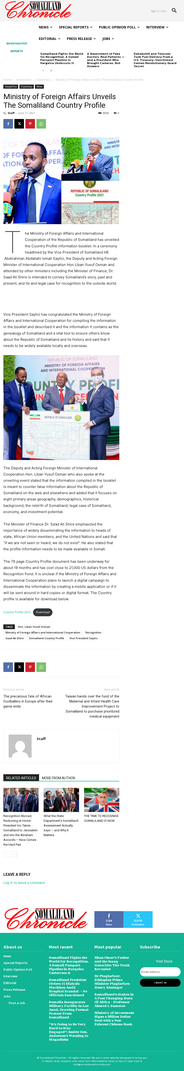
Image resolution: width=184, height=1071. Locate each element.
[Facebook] (8, 124)
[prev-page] (43, 71)
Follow (138, 913)
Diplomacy (43, 80)
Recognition (93, 632)
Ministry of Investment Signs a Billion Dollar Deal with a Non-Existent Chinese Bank (114, 1018)
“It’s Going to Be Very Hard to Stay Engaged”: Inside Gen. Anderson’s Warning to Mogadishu (68, 1031)
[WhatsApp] (41, 124)
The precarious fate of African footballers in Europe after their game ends (28, 701)
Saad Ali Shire (15, 638)
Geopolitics (24, 80)
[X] (19, 124)
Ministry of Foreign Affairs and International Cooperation (43, 632)
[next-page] (51, 71)
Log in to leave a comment (24, 883)
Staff (11, 113)
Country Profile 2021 (17, 612)
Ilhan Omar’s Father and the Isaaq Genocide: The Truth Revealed (112, 963)
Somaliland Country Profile (46, 638)
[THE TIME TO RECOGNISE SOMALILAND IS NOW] (101, 800)
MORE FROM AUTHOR (58, 778)
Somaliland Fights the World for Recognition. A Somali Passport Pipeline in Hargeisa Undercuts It (61, 58)
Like (109, 913)
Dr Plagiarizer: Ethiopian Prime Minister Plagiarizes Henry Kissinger (112, 981)
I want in (160, 982)
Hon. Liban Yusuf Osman (34, 626)
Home (7, 80)
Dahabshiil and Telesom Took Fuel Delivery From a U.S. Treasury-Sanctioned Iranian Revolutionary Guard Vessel (155, 59)
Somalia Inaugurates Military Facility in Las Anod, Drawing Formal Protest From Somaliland (69, 1009)
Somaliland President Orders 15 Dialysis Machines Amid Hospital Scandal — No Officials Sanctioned (68, 987)
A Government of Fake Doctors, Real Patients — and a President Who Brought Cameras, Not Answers (106, 59)
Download (43, 612)
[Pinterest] (30, 124)
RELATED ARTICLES (21, 778)
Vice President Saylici (83, 638)
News (39, 86)
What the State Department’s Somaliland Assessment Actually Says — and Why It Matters (61, 825)
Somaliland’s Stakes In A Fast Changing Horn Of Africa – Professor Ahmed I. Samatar (114, 1000)
